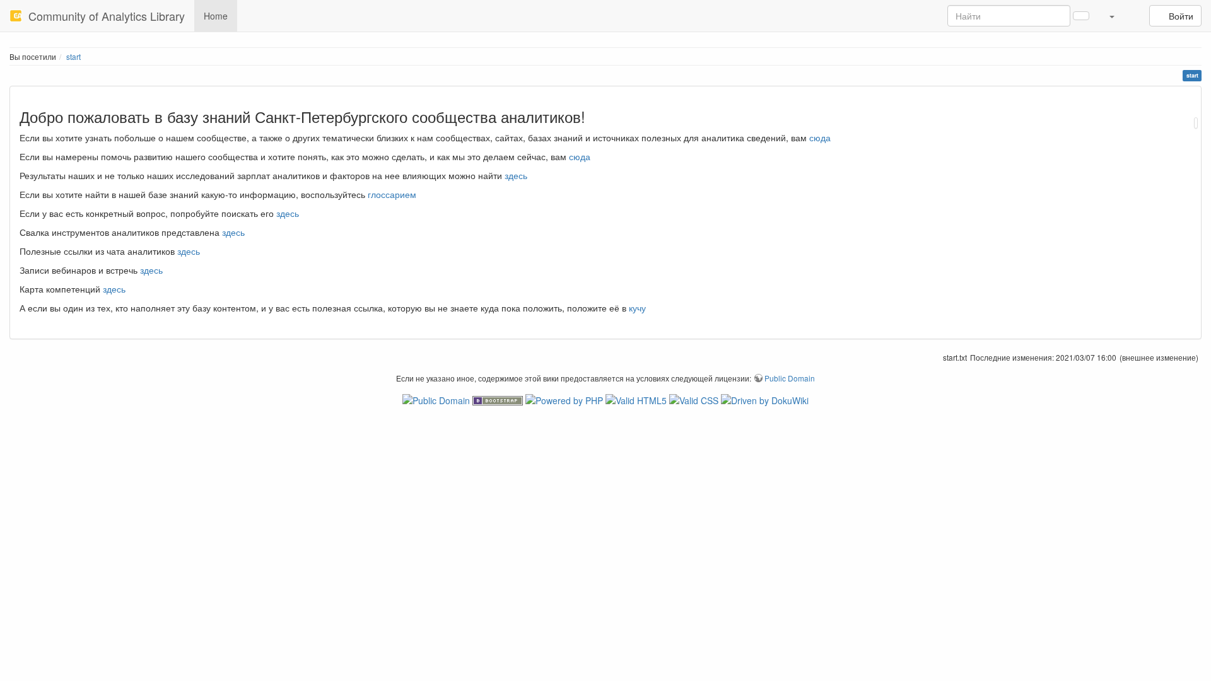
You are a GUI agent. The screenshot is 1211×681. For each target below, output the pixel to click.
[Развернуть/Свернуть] (1133, 9)
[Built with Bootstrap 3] (498, 399)
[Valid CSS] (695, 399)
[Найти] (1081, 15)
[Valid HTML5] (637, 399)
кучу (637, 307)
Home (216, 15)
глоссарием (392, 194)
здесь (516, 175)
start (73, 56)
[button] (1111, 16)
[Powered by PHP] (565, 399)
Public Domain (789, 378)
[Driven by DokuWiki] (765, 399)
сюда (820, 137)
